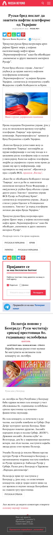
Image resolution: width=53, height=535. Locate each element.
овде (28, 521)
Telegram (36, 39)
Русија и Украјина (28, 250)
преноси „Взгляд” (32, 173)
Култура (26, 341)
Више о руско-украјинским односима (24, 117)
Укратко (9, 250)
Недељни (14, 285)
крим (32, 243)
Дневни (25, 285)
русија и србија (13, 494)
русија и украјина (15, 243)
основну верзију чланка (15, 508)
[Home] (4, 3)
